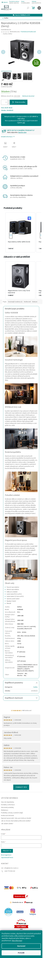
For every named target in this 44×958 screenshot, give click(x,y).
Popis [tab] (5, 302)
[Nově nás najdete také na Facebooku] (20, 912)
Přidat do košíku (20, 102)
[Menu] (39, 8)
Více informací (17, 940)
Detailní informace (7, 137)
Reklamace (4, 810)
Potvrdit (21, 953)
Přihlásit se (7, 851)
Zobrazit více (21, 787)
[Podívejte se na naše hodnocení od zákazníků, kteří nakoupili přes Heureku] (8, 912)
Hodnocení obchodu (7, 815)
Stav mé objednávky (7, 802)
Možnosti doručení (28, 96)
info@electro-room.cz (11, 868)
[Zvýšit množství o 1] (9, 101)
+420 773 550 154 (9, 871)
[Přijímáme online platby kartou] (9, 888)
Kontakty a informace (8, 805)
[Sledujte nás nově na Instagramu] (32, 912)
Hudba (35, 687)
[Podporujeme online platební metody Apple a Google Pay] (22, 888)
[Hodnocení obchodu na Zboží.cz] (34, 888)
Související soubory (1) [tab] (15, 302)
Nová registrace (6, 855)
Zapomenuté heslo (7, 858)
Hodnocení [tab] (27, 302)
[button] (3, 232)
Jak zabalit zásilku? (7, 824)
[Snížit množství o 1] (9, 103)
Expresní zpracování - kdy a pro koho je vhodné (16, 818)
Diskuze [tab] (34, 302)
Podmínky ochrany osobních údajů (12, 813)
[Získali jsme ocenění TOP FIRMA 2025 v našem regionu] (21, 924)
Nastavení (21, 946)
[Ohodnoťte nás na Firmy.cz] (21, 902)
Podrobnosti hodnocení (28, 32)
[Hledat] (28, 8)
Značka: (7, 34)
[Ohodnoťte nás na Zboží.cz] (21, 896)
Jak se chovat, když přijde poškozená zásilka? (16, 821)
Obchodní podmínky (7, 807)
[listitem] (20, 232)
